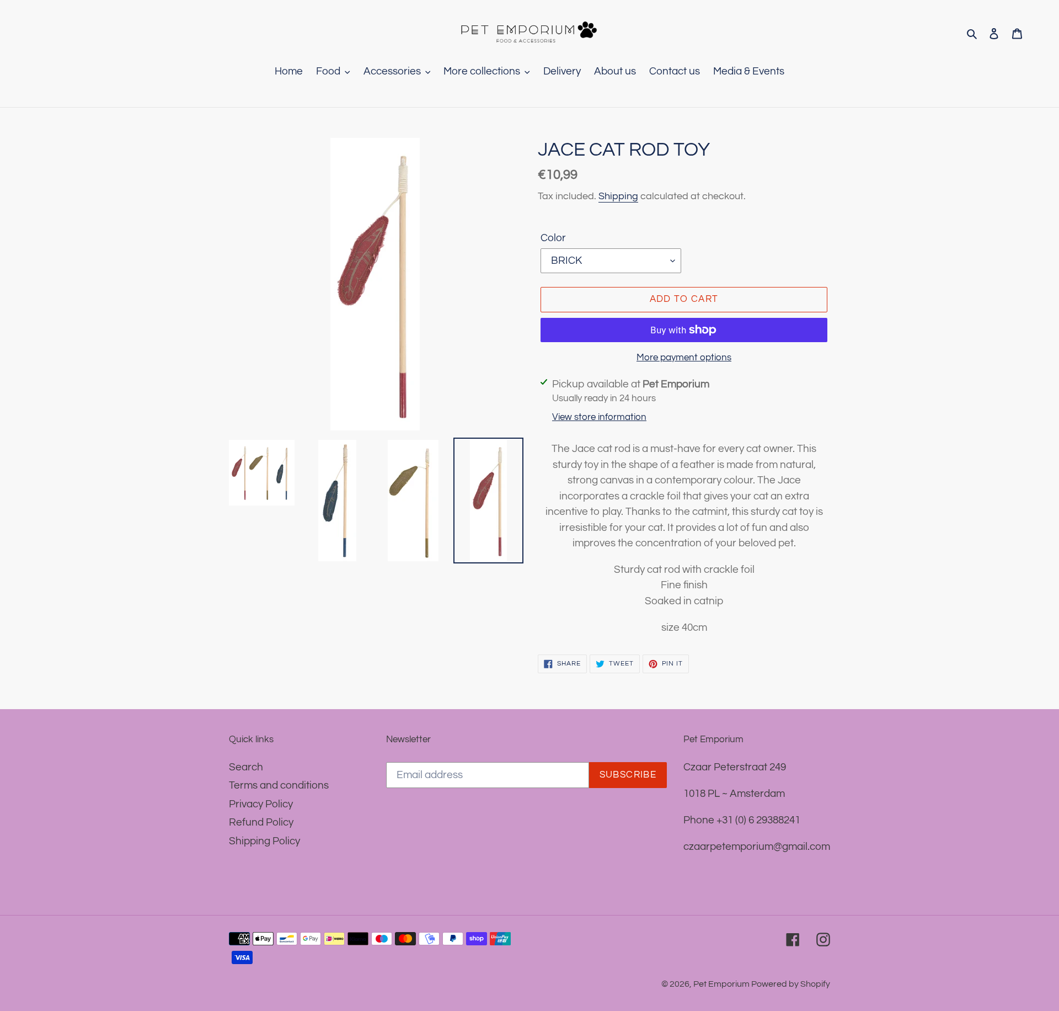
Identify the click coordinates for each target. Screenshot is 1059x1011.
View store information (599, 417)
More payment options (684, 358)
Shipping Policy (264, 841)
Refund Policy (261, 822)
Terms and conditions (279, 785)
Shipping (618, 196)
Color (553, 237)
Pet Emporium (722, 984)
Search (246, 767)
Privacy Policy (261, 804)
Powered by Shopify (790, 984)
